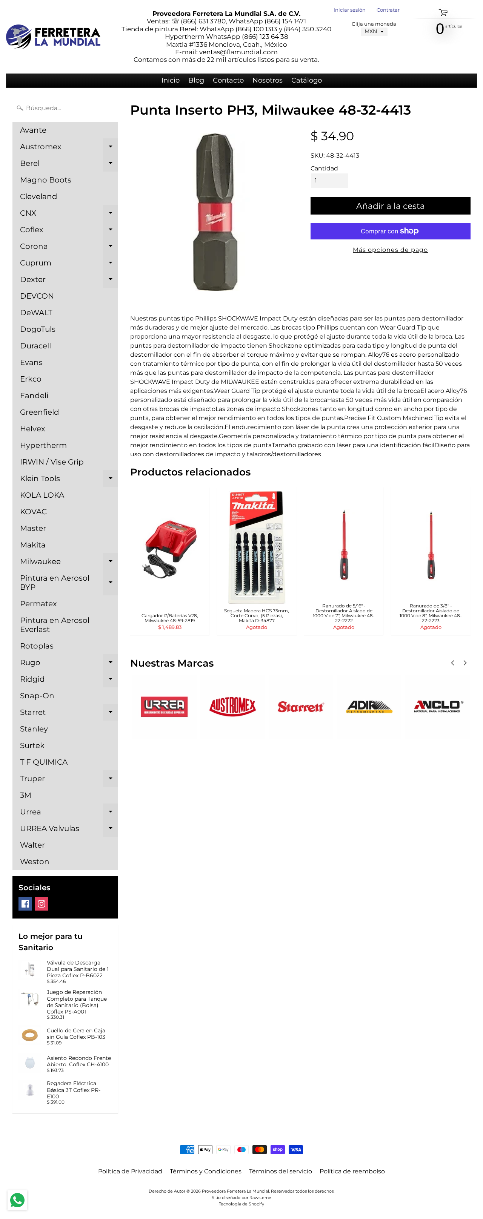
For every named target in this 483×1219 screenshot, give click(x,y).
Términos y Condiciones (206, 1171)
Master (33, 528)
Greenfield (39, 412)
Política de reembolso (352, 1171)
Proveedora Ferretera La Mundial (235, 1191)
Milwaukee (69, 563)
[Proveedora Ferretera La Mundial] (53, 37)
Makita (33, 544)
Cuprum (69, 264)
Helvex (32, 428)
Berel (69, 165)
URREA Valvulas (69, 830)
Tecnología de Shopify (241, 1204)
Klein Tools (69, 480)
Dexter (69, 281)
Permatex (38, 603)
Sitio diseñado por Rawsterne (241, 1197)
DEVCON (37, 296)
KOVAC (33, 511)
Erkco (31, 378)
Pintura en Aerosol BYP (69, 582)
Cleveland (38, 196)
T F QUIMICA (44, 762)
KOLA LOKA (42, 495)
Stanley (34, 728)
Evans (31, 362)
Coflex (69, 231)
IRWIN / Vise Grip (52, 461)
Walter (32, 844)
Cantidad (324, 168)
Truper (69, 780)
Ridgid (69, 681)
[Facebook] (25, 904)
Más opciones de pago (390, 249)
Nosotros (267, 80)
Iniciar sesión (350, 10)
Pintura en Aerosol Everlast (54, 625)
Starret (69, 714)
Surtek (32, 745)
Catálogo (306, 80)
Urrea (69, 813)
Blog (196, 80)
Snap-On (37, 695)
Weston (34, 861)
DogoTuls (37, 329)
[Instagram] (41, 904)
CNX (69, 215)
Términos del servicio (280, 1171)
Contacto (228, 80)
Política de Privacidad (130, 1171)
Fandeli (34, 395)
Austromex (69, 148)
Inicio (171, 80)
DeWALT (36, 312)
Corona (69, 248)
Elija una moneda (374, 24)
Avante (33, 130)
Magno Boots (45, 179)
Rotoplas (37, 645)
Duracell (35, 345)
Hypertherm (43, 445)
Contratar (388, 10)
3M (25, 795)
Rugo (69, 664)
